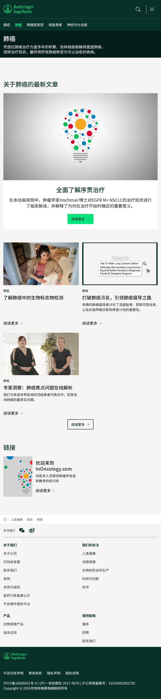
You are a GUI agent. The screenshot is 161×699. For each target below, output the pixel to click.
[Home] (5, 519)
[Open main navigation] (153, 9)
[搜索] (139, 9)
